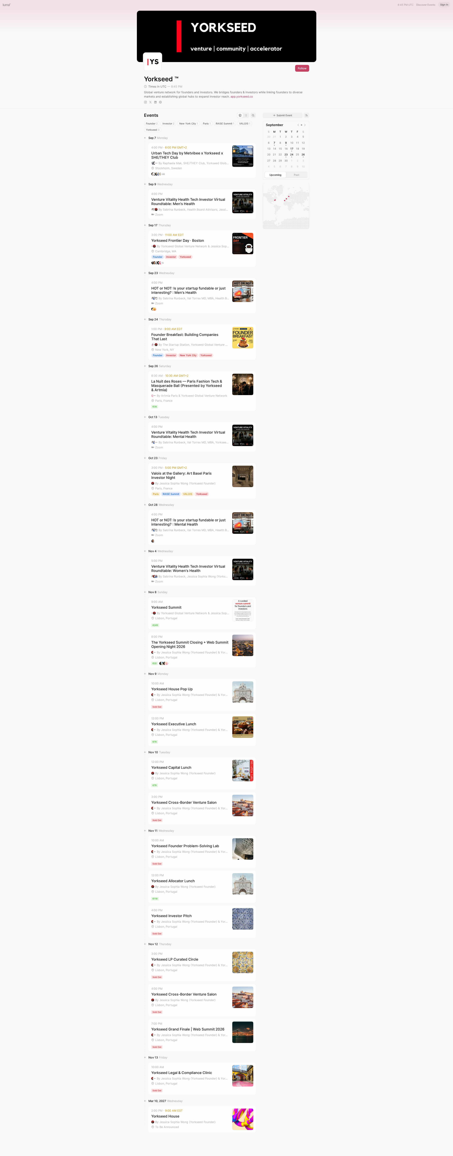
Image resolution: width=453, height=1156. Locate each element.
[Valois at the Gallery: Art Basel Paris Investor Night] (202, 480)
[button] (202, 160)
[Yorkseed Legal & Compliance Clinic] (202, 1078)
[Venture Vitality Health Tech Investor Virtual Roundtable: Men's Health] (202, 204)
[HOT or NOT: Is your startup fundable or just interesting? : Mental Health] (202, 527)
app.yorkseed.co (242, 96)
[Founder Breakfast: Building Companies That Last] (202, 342)
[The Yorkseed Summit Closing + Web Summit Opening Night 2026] (202, 649)
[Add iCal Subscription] (306, 115)
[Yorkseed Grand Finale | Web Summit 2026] (202, 1035)
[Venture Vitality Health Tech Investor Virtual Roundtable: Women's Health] (202, 571)
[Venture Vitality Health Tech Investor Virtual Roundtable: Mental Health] (202, 437)
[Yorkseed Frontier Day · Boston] (202, 249)
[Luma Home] (7, 4)
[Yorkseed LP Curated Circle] (202, 965)
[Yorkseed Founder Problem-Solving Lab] (202, 852)
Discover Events (425, 4)
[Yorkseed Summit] (202, 613)
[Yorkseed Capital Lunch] (202, 773)
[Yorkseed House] (202, 1119)
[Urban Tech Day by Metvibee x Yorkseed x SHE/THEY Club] (202, 160)
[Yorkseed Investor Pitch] (202, 922)
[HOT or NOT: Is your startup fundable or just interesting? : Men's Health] (202, 295)
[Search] (253, 115)
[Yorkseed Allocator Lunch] (202, 887)
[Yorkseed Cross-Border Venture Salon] (202, 808)
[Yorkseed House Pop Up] (202, 695)
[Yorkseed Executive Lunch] (202, 730)
